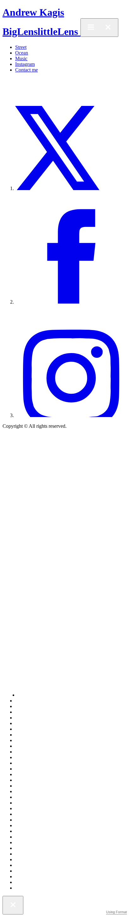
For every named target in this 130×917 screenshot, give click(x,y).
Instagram (25, 64)
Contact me (26, 70)
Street (21, 47)
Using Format (116, 912)
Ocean (21, 52)
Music (21, 58)
